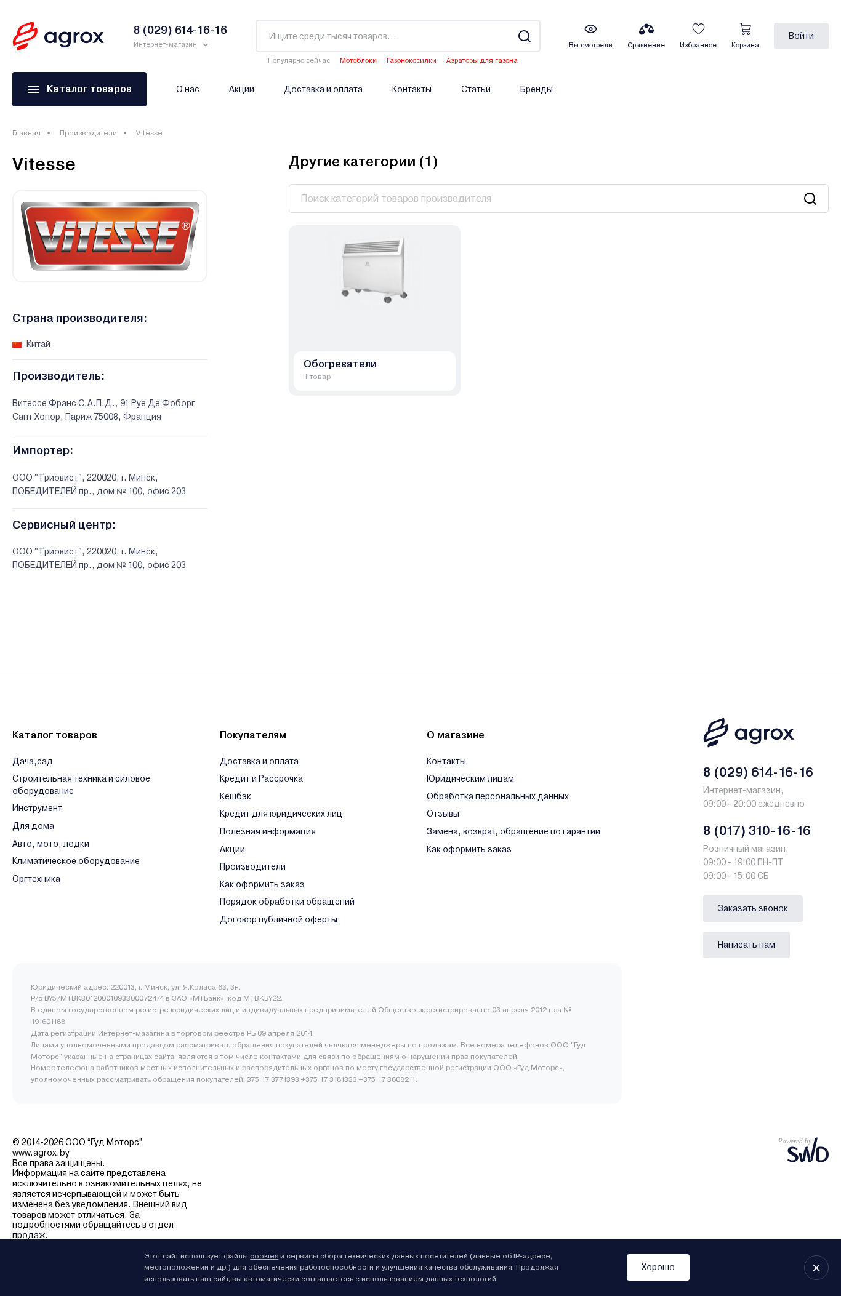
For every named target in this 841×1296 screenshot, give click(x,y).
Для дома (33, 826)
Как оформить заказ (262, 884)
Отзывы (443, 813)
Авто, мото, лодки (50, 844)
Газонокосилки (412, 61)
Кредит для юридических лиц (281, 813)
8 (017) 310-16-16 (757, 830)
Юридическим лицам (470, 778)
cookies (264, 1256)
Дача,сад (32, 761)
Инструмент (37, 808)
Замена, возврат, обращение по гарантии (513, 831)
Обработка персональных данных (498, 796)
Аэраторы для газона (482, 61)
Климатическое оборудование (76, 861)
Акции (241, 89)
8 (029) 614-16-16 (758, 772)
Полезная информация (268, 831)
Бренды (536, 89)
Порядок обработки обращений (287, 901)
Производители (88, 133)
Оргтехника (36, 879)
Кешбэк (235, 796)
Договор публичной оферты (278, 919)
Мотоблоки (358, 61)
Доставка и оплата (323, 89)
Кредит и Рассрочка (261, 778)
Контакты (412, 89)
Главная (26, 133)
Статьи (476, 89)
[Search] (524, 36)
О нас (187, 89)
